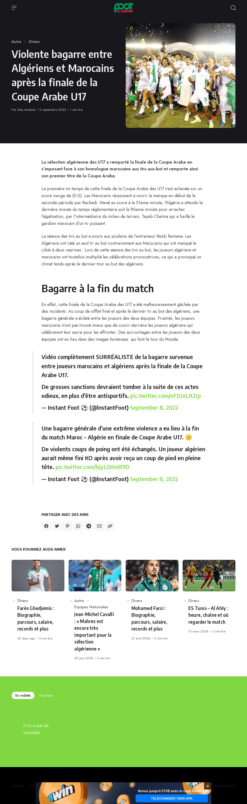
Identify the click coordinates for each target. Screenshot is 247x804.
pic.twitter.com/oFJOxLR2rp (165, 395)
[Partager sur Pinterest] (67, 526)
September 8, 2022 (154, 407)
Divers (34, 41)
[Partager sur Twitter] (57, 526)
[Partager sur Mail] (99, 526)
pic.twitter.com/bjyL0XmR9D (92, 466)
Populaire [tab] (46, 695)
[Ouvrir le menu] (14, 8)
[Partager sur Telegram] (89, 526)
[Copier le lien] (110, 526)
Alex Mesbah (26, 109)
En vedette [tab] (23, 695)
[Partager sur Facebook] (46, 526)
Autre (16, 41)
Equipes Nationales (91, 607)
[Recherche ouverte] (233, 8)
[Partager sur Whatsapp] (78, 526)
